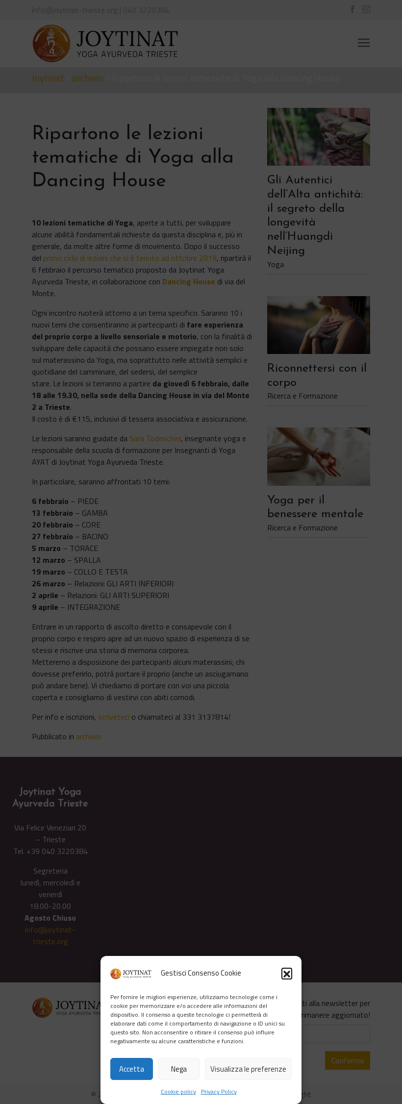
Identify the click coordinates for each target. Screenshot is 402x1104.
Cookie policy (178, 1091)
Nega (179, 1069)
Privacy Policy (219, 1091)
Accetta (131, 1069)
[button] (287, 973)
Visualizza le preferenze (248, 1069)
